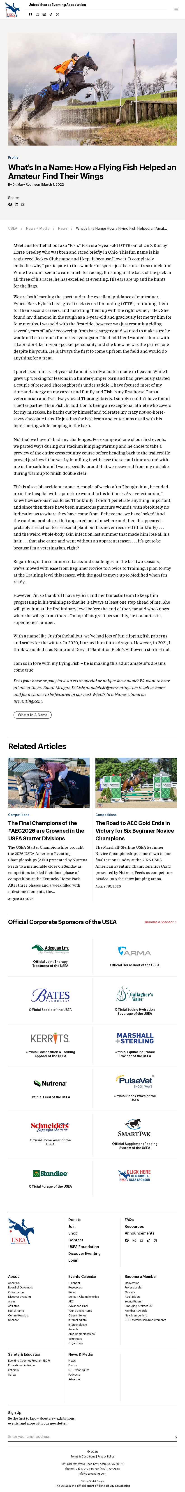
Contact (75, 1240)
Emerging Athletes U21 (139, 1306)
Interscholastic (77, 1324)
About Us (13, 1283)
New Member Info (136, 1315)
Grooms (130, 1292)
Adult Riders (132, 1296)
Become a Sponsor (159, 922)
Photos (72, 1365)
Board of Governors (20, 1287)
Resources (134, 1226)
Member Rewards (136, 1310)
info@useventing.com (92, 1473)
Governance (16, 1292)
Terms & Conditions (83, 1456)
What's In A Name (32, 715)
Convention (132, 1283)
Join (72, 1226)
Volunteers (75, 1338)
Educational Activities (21, 1365)
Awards (73, 1329)
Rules (71, 1292)
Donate (74, 1220)
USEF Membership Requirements (145, 1320)
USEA (12, 228)
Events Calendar (82, 1277)
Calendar (74, 1283)
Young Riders (133, 1301)
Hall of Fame (16, 1310)
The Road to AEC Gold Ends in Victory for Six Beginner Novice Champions (134, 830)
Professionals (133, 1287)
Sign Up (14, 1413)
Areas (11, 1301)
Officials (13, 1370)
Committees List (18, 1315)
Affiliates (13, 1306)
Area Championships (81, 1334)
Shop (73, 1233)
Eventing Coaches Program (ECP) (29, 1360)
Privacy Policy (106, 1456)
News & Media (80, 1354)
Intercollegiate (77, 1320)
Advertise (74, 1379)
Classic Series (77, 1315)
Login (73, 1260)
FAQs (129, 1220)
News (62, 228)
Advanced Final (78, 1306)
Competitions (18, 815)
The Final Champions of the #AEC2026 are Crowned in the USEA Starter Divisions (46, 830)
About (13, 1277)
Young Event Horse (80, 1310)
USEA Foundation (83, 1247)
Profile (13, 157)
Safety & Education (25, 1354)
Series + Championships (83, 1296)
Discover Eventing (84, 1254)
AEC (71, 1301)
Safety (12, 1374)
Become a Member (141, 1277)
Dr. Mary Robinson (26, 184)
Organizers (75, 1343)
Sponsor (13, 1320)
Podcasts (74, 1374)
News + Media (37, 228)
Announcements (140, 1233)
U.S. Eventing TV (78, 1370)
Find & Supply (96, 1481)
